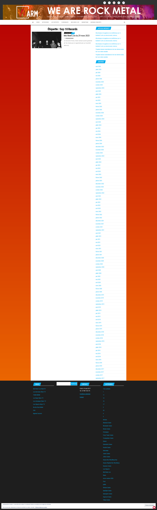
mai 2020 (98, 279)
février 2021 (99, 251)
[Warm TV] (33, 22)
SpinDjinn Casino (107, 490)
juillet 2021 (98, 236)
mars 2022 (98, 211)
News (38, 22)
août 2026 (98, 66)
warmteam (85, 22)
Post (104, 481)
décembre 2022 (100, 184)
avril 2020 (98, 282)
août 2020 (98, 270)
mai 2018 (98, 353)
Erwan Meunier (70, 38)
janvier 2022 (99, 217)
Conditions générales (85, 394)
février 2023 (99, 177)
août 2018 (98, 344)
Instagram (109, 2)
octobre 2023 (99, 153)
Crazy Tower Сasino (108, 435)
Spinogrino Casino (107, 494)
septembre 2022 (100, 193)
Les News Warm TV (38, 398)
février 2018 (99, 363)
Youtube (114, 2)
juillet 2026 (98, 69)
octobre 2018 (99, 338)
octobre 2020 (99, 264)
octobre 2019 (99, 301)
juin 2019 (98, 313)
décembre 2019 (100, 295)
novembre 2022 (100, 187)
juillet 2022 (98, 199)
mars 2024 (98, 137)
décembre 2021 (100, 221)
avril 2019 (98, 319)
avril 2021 (98, 245)
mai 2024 (98, 131)
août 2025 (98, 91)
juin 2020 (98, 276)
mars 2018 (98, 359)
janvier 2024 (99, 143)
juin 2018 (98, 350)
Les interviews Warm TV (39, 392)
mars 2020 (98, 285)
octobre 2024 (99, 116)
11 (103, 395)
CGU (34, 410)
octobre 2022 (99, 190)
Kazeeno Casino (107, 466)
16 (103, 401)
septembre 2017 (100, 378)
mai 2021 (98, 242)
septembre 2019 (100, 304)
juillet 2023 (98, 162)
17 (103, 404)
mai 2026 (98, 75)
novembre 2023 (100, 150)
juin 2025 (98, 97)
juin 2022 (98, 202)
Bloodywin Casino (107, 426)
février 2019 (99, 326)
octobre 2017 (99, 375)
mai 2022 (98, 205)
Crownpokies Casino (108, 438)
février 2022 (99, 214)
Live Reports (55, 22)
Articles (105, 419)
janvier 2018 (99, 366)
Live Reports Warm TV (39, 404)
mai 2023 (98, 168)
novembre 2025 (100, 82)
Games (105, 441)
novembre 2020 (100, 261)
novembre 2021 (100, 224)
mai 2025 (98, 100)
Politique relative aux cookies (41, 507)
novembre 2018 (100, 335)
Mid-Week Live (75, 22)
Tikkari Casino (106, 500)
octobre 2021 (99, 227)
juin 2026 (98, 72)
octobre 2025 (99, 85)
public (104, 484)
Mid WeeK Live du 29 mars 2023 (77, 35)
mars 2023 (98, 174)
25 (103, 410)
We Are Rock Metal (38, 407)
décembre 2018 (100, 332)
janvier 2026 (99, 79)
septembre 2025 (100, 88)
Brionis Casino (106, 429)
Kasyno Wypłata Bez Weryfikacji (111, 463)
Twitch (123, 2)
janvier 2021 (99, 254)
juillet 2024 (98, 125)
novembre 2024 (100, 113)
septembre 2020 (100, 267)
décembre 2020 (100, 258)
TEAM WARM (36, 395)
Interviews (45, 22)
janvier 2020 (99, 292)
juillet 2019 (98, 310)
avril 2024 (98, 134)
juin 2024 (98, 128)
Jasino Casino (106, 453)
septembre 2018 (100, 341)
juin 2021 (98, 239)
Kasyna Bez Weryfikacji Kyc (110, 460)
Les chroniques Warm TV (39, 401)
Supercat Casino (107, 497)
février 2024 (99, 140)
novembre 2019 (100, 298)
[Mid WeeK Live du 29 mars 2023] (46, 40)
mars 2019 (98, 322)
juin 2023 (98, 165)
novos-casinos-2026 (108, 478)
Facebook (104, 2)
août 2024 (98, 122)
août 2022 (98, 196)
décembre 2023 (100, 146)
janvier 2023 (99, 180)
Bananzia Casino (107, 423)
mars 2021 (98, 248)
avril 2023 (98, 171)
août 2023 (98, 159)
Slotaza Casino (107, 487)
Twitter (119, 2)
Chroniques (64, 22)
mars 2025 (98, 103)
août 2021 (98, 233)
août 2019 (98, 307)
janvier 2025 (99, 109)
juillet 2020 (98, 273)
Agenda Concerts (96, 22)
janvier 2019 (99, 329)
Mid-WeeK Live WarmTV (39, 389)
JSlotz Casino (106, 456)
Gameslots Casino (107, 444)
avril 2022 (98, 208)
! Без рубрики (106, 389)
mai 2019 (98, 316)
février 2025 (99, 106)
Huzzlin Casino (106, 447)
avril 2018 (98, 356)
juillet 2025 (98, 94)
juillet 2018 (98, 347)
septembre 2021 (100, 230)
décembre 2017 (100, 369)
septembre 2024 (100, 119)
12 (103, 398)
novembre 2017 (100, 372)
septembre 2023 (100, 156)
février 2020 (99, 288)
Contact (82, 397)
